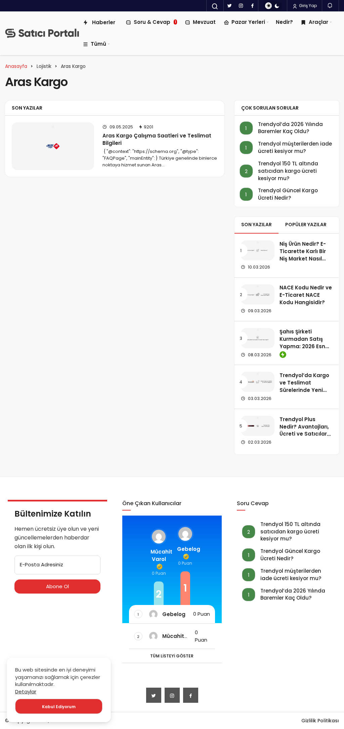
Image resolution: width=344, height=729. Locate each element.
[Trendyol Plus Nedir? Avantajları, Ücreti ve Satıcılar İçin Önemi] (257, 426)
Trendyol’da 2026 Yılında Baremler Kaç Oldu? (290, 128)
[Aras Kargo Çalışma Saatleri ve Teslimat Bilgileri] (53, 146)
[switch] (272, 5)
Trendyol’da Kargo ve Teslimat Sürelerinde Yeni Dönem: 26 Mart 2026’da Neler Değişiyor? (304, 393)
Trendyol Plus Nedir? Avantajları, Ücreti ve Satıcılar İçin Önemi (304, 430)
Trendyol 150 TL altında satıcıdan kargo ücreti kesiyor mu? (288, 171)
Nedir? (284, 22)
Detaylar (25, 691)
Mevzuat (204, 22)
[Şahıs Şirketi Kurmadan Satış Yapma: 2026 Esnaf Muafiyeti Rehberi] (257, 338)
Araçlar (318, 22)
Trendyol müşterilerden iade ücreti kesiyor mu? (295, 147)
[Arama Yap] (215, 6)
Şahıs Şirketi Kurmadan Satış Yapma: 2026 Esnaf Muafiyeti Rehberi (305, 342)
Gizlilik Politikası (320, 720)
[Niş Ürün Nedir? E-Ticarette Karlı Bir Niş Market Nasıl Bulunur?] (257, 250)
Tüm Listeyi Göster (172, 656)
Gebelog (185, 549)
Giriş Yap (307, 5)
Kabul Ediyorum (59, 707)
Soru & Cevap (155, 22)
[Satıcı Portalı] (42, 33)
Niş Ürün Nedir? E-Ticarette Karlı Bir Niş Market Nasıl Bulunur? (303, 254)
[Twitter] (229, 5)
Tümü (98, 43)
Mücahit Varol (158, 555)
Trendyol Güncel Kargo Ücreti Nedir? (288, 194)
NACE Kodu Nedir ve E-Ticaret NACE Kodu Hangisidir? (306, 295)
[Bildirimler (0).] (330, 5)
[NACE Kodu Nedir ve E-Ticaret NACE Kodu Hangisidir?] (257, 294)
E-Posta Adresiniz (41, 564)
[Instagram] (241, 5)
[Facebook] (252, 5)
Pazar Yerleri (248, 22)
